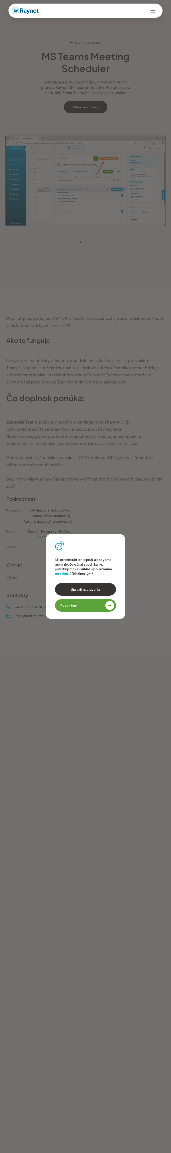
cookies (61, 574)
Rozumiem (68, 605)
